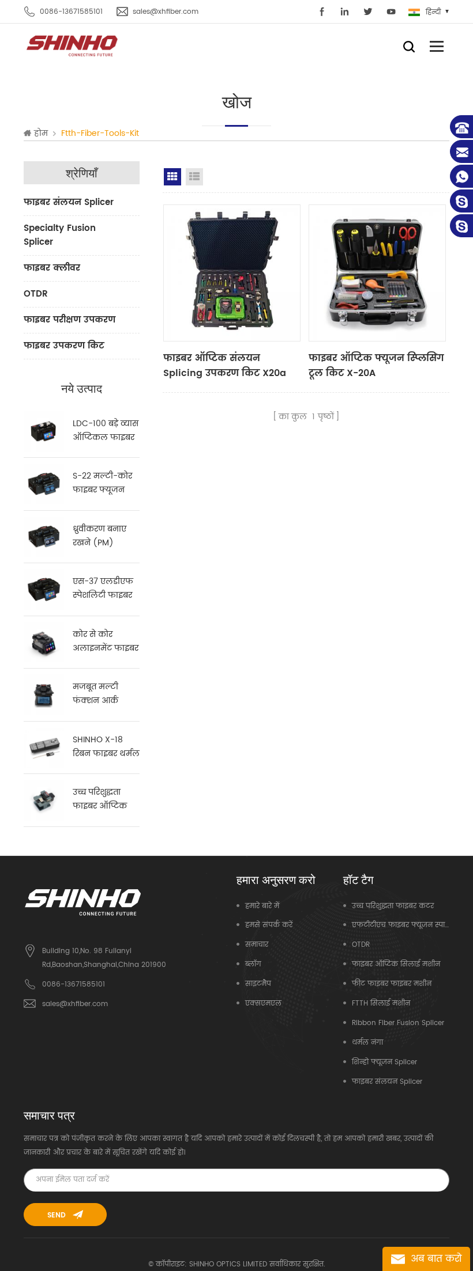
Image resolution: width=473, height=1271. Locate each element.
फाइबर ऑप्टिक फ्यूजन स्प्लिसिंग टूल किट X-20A (376, 366)
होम (41, 133)
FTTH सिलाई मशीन (381, 1003)
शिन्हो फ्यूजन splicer (384, 1062)
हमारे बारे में (262, 906)
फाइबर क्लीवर (52, 268)
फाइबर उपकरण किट (64, 346)
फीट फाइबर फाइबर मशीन (391, 983)
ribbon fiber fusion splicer (398, 1023)
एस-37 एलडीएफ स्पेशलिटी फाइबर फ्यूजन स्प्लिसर (103, 588)
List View (194, 176)
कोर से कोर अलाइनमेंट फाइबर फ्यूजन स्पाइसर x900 (105, 641)
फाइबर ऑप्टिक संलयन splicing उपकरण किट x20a (224, 366)
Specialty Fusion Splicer (60, 235)
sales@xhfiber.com (165, 11)
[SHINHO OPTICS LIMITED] (73, 45)
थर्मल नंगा (367, 1042)
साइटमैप (258, 983)
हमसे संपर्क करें (268, 925)
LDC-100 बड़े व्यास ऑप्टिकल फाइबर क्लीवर (105, 431)
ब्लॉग (253, 964)
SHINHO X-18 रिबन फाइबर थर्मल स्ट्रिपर (106, 747)
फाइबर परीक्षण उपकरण (69, 320)
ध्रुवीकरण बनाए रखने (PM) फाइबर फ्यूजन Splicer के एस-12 (104, 536)
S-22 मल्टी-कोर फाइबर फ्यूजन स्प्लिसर (102, 483)
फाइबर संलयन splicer (69, 202)
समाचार (256, 944)
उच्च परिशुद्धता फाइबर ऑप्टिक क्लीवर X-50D (100, 799)
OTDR (36, 294)
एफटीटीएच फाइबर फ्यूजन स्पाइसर (401, 925)
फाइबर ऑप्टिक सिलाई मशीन (396, 964)
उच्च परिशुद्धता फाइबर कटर (393, 906)
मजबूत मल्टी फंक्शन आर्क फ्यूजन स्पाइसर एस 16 (100, 694)
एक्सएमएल (263, 1003)
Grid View (172, 176)
